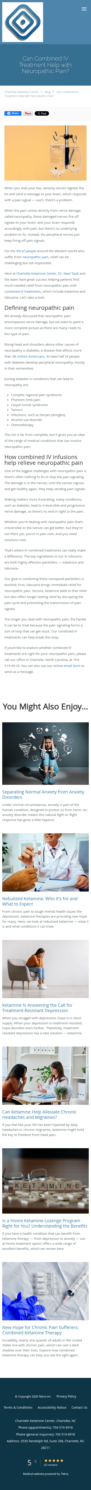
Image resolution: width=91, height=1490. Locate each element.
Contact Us (79, 1407)
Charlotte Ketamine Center (21, 92)
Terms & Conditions (18, 1407)
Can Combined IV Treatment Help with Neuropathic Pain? (41, 94)
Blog (48, 92)
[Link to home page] (29, 22)
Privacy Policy (66, 1396)
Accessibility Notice (52, 1407)
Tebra (64, 1474)
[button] (84, 8)
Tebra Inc (45, 1396)
